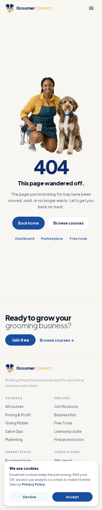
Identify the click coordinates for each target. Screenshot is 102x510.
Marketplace (52, 238)
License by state (68, 431)
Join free (20, 339)
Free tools (78, 238)
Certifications (66, 406)
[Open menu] (91, 8)
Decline (29, 497)
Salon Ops (14, 431)
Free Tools (63, 422)
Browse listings (18, 460)
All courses (14, 406)
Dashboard (24, 238)
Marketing (13, 439)
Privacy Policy (33, 484)
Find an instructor (69, 439)
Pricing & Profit (18, 414)
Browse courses (68, 223)
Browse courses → (57, 340)
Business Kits (65, 414)
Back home (28, 223)
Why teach (63, 460)
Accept (72, 497)
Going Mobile (16, 422)
